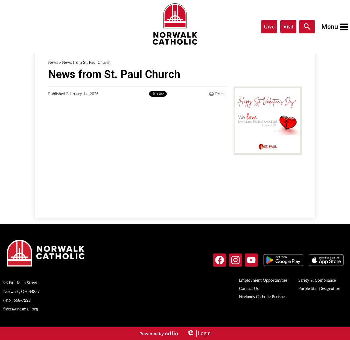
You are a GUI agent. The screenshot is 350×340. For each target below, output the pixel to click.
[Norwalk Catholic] (175, 24)
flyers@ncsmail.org (20, 309)
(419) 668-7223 (17, 300)
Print (219, 94)
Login (199, 333)
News (53, 62)
